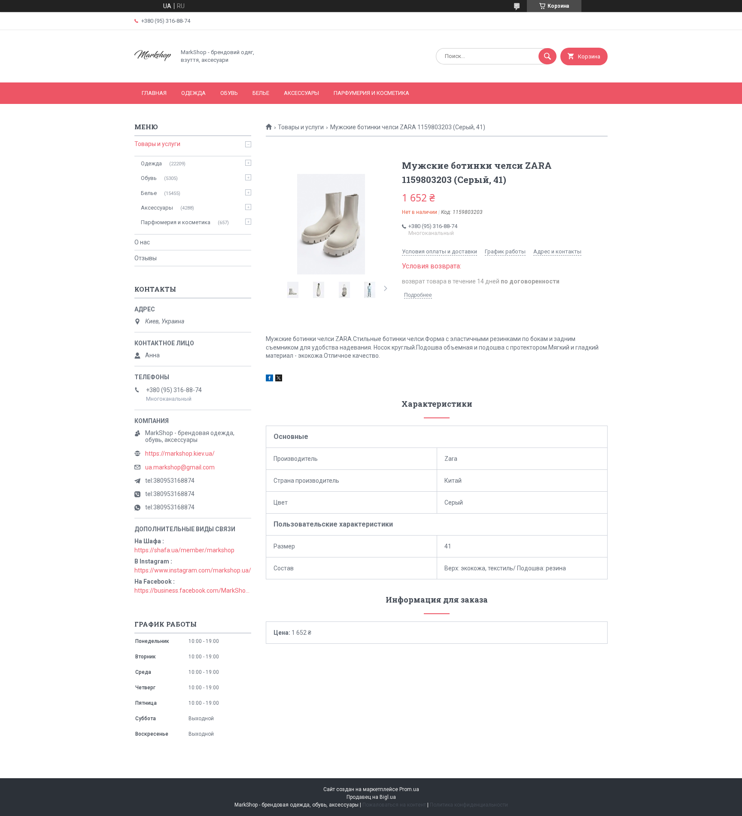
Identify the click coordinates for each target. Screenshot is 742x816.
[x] (278, 379)
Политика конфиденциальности (469, 805)
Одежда (193, 93)
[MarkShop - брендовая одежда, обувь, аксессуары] (152, 71)
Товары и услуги (301, 127)
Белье (260, 93)
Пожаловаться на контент (394, 805)
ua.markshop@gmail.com (180, 467)
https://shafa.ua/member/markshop (184, 550)
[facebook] (269, 379)
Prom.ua (409, 789)
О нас (142, 242)
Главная (154, 93)
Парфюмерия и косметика (175, 222)
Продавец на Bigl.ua (371, 797)
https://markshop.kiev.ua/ (180, 453)
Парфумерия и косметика (371, 93)
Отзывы (145, 258)
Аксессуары (301, 93)
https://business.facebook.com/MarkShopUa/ (192, 590)
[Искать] (547, 56)
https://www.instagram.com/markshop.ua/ (192, 570)
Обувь (229, 93)
